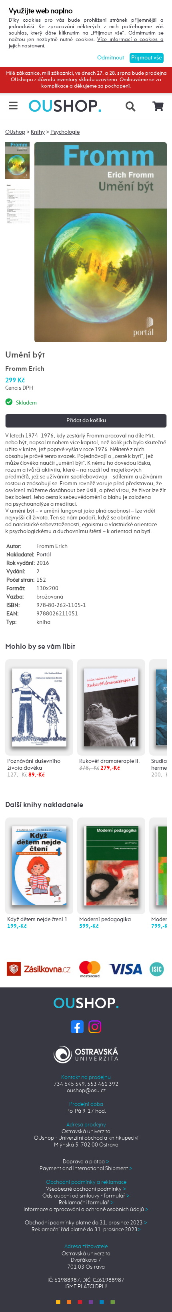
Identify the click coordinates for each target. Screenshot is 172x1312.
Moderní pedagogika (105, 919)
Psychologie (65, 132)
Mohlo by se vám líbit (40, 646)
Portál (43, 555)
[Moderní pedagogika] (111, 863)
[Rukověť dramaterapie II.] (111, 705)
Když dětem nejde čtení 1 (37, 919)
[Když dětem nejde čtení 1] (39, 863)
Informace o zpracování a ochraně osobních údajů (86, 1209)
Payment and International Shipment (86, 1168)
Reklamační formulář (86, 1203)
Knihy (38, 132)
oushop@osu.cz (86, 1090)
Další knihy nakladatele (44, 805)
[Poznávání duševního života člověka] (39, 704)
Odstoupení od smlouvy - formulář (86, 1196)
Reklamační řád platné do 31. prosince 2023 (86, 1229)
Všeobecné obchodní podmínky (86, 1189)
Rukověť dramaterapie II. (109, 761)
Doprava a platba (86, 1162)
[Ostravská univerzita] (86, 1053)
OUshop (15, 132)
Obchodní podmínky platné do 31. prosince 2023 (86, 1223)
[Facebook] (77, 1026)
